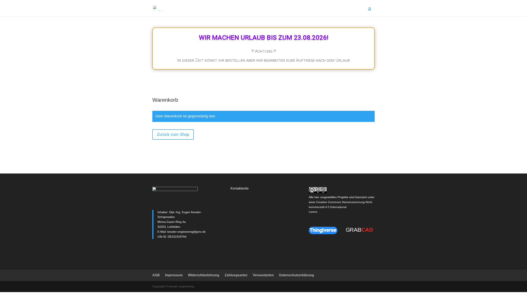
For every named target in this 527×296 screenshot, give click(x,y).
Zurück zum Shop (173, 134)
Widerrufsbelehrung (203, 275)
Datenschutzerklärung (296, 275)
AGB (156, 275)
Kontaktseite (240, 188)
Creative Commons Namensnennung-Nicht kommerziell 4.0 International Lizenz (340, 207)
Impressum (174, 275)
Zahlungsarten (236, 275)
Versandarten (263, 275)
